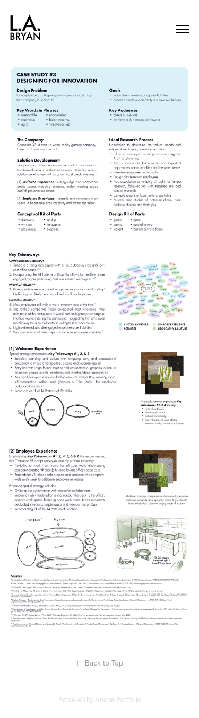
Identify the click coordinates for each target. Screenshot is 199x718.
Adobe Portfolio (118, 699)
